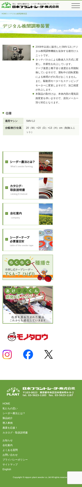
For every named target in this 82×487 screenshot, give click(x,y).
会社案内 (8, 445)
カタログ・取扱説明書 (15, 432)
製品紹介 (8, 418)
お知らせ (8, 440)
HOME (4, 14)
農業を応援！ (10, 427)
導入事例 (8, 422)
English (7, 469)
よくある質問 (10, 450)
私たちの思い (10, 408)
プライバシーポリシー (15, 459)
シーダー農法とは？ (14, 413)
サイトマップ (10, 464)
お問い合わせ (10, 454)
